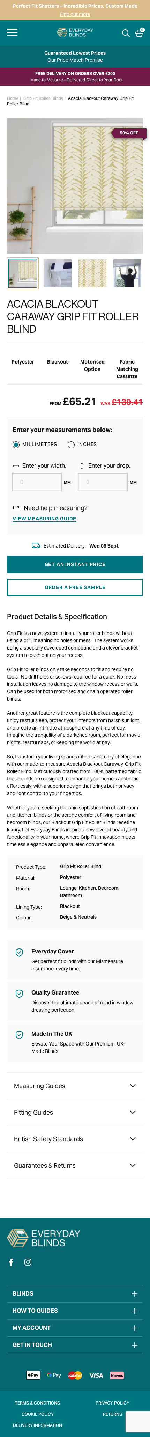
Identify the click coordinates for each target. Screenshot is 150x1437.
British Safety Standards (48, 1139)
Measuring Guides (39, 1086)
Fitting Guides (33, 1112)
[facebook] (11, 1262)
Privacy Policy (112, 1403)
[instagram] (28, 1262)
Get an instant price (75, 564)
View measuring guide (44, 518)
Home (12, 98)
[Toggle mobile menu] (12, 32)
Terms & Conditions (37, 1403)
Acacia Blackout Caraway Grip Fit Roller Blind (70, 101)
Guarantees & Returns (45, 1165)
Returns (112, 1415)
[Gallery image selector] (23, 273)
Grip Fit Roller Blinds (43, 98)
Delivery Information (37, 1426)
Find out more (75, 14)
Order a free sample (75, 587)
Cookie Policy (38, 1415)
